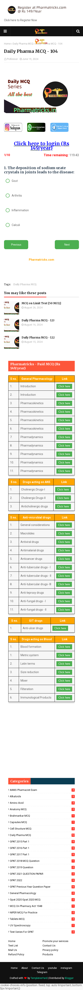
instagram (66, 968)
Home (11, 941)
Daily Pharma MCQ (24, 284)
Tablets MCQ (42, 918)
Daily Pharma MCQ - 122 (38, 337)
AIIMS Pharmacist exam (42, 789)
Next (67, 244)
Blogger (69, 978)
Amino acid (42, 802)
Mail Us (12, 949)
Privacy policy (50, 949)
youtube (52, 968)
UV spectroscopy (42, 925)
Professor (12, 59)
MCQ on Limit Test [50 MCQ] (41, 303)
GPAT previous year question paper (42, 886)
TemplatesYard (39, 978)
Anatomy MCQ (42, 809)
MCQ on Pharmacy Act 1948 (42, 906)
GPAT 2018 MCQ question (42, 860)
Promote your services (55, 941)
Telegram (42, 972)
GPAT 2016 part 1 (42, 847)
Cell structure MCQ (42, 828)
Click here (64, 386)
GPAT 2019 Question (42, 867)
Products (48, 954)
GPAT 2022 (42, 880)
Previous (16, 244)
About (24, 968)
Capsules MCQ (42, 822)
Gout (15, 180)
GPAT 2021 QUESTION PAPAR (42, 873)
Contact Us (49, 945)
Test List (13, 945)
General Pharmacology (42, 893)
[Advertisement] (43, 72)
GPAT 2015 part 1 (42, 841)
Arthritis (17, 195)
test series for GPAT (42, 931)
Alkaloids (42, 796)
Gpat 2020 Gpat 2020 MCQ (42, 899)
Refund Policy (16, 954)
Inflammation (20, 210)
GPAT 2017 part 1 (42, 854)
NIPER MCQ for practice (42, 912)
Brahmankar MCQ (42, 815)
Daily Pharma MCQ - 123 (38, 320)
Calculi (16, 225)
